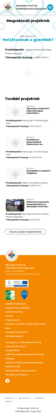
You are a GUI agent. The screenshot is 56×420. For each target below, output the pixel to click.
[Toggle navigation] (50, 7)
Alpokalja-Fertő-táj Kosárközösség (24, 362)
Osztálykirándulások (16, 332)
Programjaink (12, 320)
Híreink (9, 316)
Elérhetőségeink (14, 336)
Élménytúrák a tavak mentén (20, 370)
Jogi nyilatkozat (24, 398)
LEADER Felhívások (15, 304)
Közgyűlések (12, 350)
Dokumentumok (14, 312)
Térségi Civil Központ (16, 374)
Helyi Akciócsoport (15, 346)
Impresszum (9, 398)
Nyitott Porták (12, 366)
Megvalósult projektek (17, 308)
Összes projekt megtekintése (25, 231)
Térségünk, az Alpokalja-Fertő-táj (23, 342)
